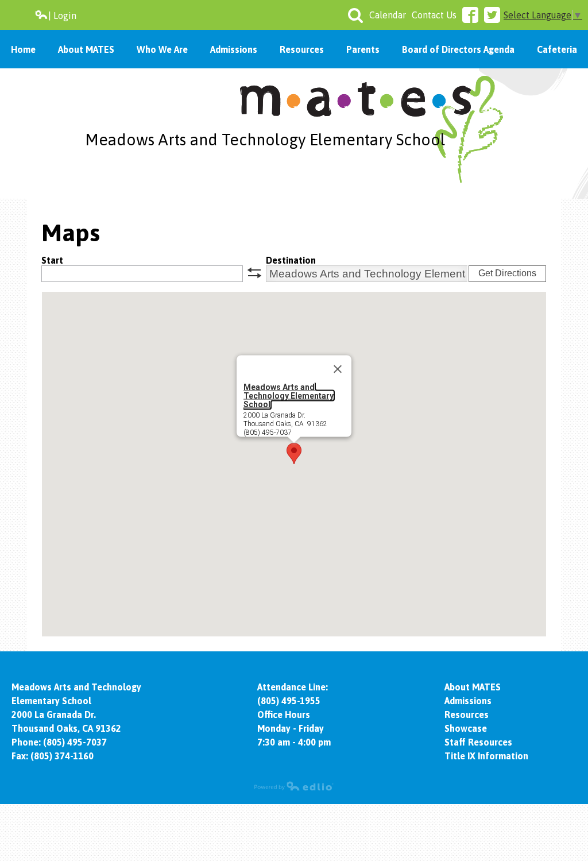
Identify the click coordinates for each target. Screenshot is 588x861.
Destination (291, 260)
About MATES (472, 687)
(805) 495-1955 (288, 701)
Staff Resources (478, 742)
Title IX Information (486, 756)
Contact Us (434, 15)
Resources (466, 714)
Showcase (465, 728)
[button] (294, 453)
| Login (62, 15)
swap (254, 273)
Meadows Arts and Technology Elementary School (265, 139)
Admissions (468, 701)
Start (52, 260)
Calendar (387, 15)
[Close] (337, 369)
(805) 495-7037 (75, 742)
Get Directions (507, 273)
